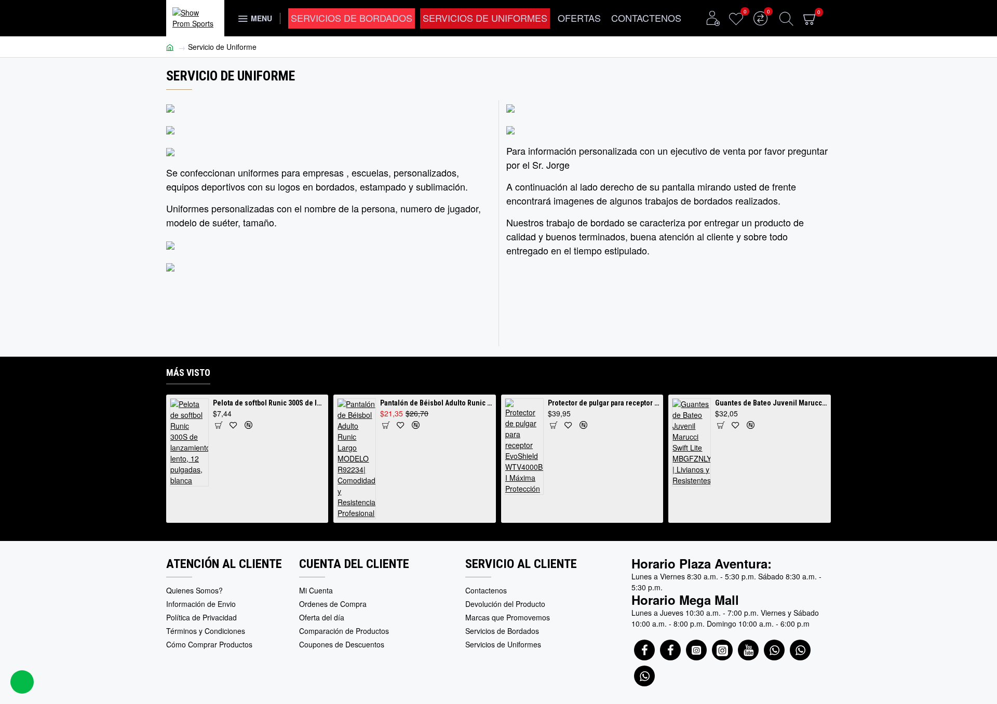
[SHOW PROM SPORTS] (644, 650)
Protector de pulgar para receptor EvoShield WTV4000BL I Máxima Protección (604, 403)
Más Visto (188, 372)
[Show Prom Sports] (696, 650)
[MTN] (670, 650)
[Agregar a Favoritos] (233, 424)
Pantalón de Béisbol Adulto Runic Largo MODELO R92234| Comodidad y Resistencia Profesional (436, 403)
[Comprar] (218, 424)
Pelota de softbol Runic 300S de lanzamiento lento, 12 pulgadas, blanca (269, 403)
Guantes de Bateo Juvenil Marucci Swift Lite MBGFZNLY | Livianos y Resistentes (771, 403)
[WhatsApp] (774, 650)
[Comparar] (248, 424)
